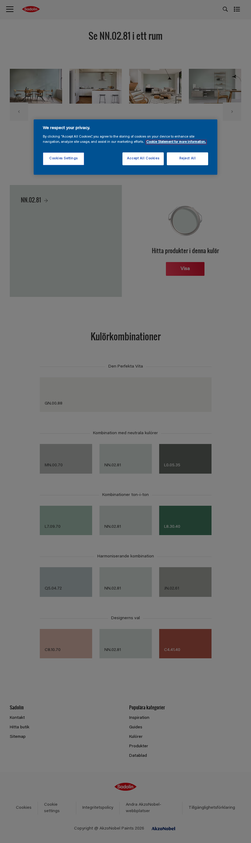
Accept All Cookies (143, 159)
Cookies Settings (63, 159)
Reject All (187, 159)
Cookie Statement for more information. (176, 142)
